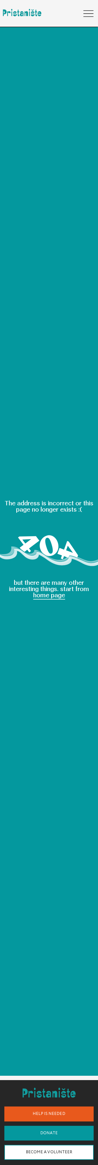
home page (49, 595)
